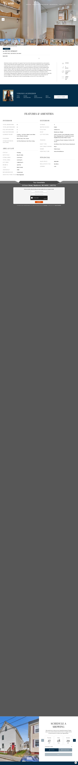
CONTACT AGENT (61, 96)
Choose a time (49, 746)
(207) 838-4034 (27, 97)
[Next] (74, 740)
